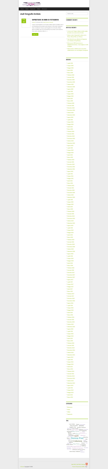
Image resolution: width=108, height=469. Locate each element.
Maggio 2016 (70, 310)
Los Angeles (83, 444)
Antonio (70, 433)
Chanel (83, 443)
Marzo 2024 (70, 129)
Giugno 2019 (70, 230)
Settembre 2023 (71, 143)
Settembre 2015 (71, 326)
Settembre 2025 (71, 86)
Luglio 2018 (70, 256)
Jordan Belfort (82, 424)
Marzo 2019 (70, 237)
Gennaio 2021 (70, 187)
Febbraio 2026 (70, 75)
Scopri (81, 450)
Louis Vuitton (72, 424)
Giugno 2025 (70, 93)
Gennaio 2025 (70, 105)
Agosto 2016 (70, 303)
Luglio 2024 (70, 119)
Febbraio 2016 (70, 317)
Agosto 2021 (70, 171)
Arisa (86, 442)
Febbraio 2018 (70, 267)
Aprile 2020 (70, 206)
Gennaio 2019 (70, 242)
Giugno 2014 (70, 361)
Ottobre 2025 (70, 84)
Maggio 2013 (70, 392)
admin (34, 22)
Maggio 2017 (70, 286)
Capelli (76, 436)
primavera (82, 433)
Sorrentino (86, 447)
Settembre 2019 (71, 223)
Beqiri (70, 450)
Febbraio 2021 (70, 185)
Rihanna (81, 429)
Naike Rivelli (69, 428)
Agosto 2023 (70, 145)
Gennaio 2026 (70, 77)
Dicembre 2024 (70, 107)
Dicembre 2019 (70, 216)
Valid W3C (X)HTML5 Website (78, 464)
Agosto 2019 (70, 225)
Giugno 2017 (70, 284)
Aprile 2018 (70, 263)
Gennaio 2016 (70, 319)
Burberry (84, 445)
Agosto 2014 (70, 357)
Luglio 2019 (70, 227)
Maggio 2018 (70, 260)
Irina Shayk (69, 449)
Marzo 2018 (70, 265)
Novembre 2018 (71, 246)
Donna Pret (77, 438)
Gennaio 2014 (70, 373)
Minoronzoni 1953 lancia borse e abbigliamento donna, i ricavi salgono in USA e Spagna (77, 44)
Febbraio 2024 (70, 131)
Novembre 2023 (71, 138)
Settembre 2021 (71, 169)
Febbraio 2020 (70, 211)
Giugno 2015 (70, 333)
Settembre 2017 (71, 277)
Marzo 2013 (70, 397)
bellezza (71, 442)
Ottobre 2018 (70, 249)
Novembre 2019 (71, 218)
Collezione (77, 441)
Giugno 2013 (70, 390)
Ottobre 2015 (70, 324)
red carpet (70, 440)
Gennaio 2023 (70, 162)
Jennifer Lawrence (81, 427)
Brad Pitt (69, 429)
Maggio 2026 (70, 68)
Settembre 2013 (71, 383)
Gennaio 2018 (70, 270)
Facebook (82, 451)
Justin (74, 433)
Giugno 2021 (70, 176)
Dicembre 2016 (70, 298)
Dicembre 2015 (70, 322)
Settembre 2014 (71, 354)
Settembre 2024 (71, 115)
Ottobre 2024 (70, 112)
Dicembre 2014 (70, 347)
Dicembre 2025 (70, 79)
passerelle (69, 431)
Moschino (86, 437)
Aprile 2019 (70, 234)
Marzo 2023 (70, 157)
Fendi (83, 431)
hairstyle (85, 441)
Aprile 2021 (70, 180)
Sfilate (38, 8)
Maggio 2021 (70, 178)
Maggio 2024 (70, 124)
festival (68, 446)
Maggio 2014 (70, 364)
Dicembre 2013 (70, 376)
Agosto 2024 (70, 117)
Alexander (69, 447)
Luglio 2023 (70, 147)
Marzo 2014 (70, 369)
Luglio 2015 (70, 331)
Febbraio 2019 (70, 239)
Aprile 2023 (70, 155)
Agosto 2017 (70, 279)
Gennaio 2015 (70, 345)
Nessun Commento (49, 22)
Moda (27, 8)
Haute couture (75, 430)
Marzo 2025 (70, 100)
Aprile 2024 (70, 126)
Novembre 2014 (71, 350)
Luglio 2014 (70, 359)
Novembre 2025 (71, 82)
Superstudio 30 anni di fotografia (45, 19)
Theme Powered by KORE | (78, 466)
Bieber (68, 438)
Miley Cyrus (75, 431)
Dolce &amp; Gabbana (75, 451)
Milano (77, 434)
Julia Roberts (70, 436)
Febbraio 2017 (70, 293)
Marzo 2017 (70, 291)
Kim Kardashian (83, 430)
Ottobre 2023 (70, 140)
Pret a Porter (75, 428)
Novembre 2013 (71, 378)
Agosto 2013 (70, 385)
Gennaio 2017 (70, 296)
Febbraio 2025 (70, 103)
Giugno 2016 (70, 307)
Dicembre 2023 (70, 136)
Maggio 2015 (70, 336)
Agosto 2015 (70, 329)
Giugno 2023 (70, 150)
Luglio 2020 (70, 199)
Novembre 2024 (71, 110)
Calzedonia (85, 429)
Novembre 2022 (71, 166)
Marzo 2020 (70, 209)
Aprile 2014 (70, 366)
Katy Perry (76, 444)
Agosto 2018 (70, 253)
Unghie (69, 439)
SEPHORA (81, 425)
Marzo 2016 (70, 314)
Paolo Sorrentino (74, 425)
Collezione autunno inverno (78, 449)
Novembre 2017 (71, 274)
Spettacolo (32, 8)
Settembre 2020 (71, 197)
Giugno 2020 (70, 202)
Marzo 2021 (70, 183)
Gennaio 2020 (70, 213)
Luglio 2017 (70, 282)
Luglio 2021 (70, 173)
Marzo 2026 (70, 72)
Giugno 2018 (70, 258)
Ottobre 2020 (70, 195)
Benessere (44, 8)
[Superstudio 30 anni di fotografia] (26, 23)
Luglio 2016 (70, 305)
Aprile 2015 (70, 338)
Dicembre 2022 (70, 164)
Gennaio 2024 (70, 133)
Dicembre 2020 (70, 190)
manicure (78, 446)
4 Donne (30, 4)
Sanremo (82, 435)
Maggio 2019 (70, 232)
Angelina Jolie (73, 427)
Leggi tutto (35, 34)
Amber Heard (69, 444)
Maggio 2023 (70, 152)
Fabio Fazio (73, 446)
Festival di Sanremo (77, 448)
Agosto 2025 (70, 89)
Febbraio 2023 (70, 159)
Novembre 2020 (71, 192)
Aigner (80, 431)
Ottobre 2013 (70, 380)
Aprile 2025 (70, 98)
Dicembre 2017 (70, 272)
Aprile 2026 (70, 70)
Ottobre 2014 (70, 352)
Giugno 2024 (70, 122)
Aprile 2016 (70, 312)
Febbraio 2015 (70, 343)
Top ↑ (86, 466)
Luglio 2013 (70, 387)
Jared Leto (69, 443)
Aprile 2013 (70, 394)
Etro (87, 439)
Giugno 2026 (70, 65)
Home (22, 8)
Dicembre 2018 (70, 244)
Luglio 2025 (70, 91)
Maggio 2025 (70, 96)
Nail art (69, 432)
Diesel (77, 424)
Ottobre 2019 (70, 220)
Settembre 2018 (71, 251)
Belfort (85, 440)
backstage (71, 435)
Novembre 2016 (71, 300)
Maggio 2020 (70, 204)
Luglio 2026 (70, 63)
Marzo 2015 (70, 340)
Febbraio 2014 (70, 371)
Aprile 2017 (70, 289)
